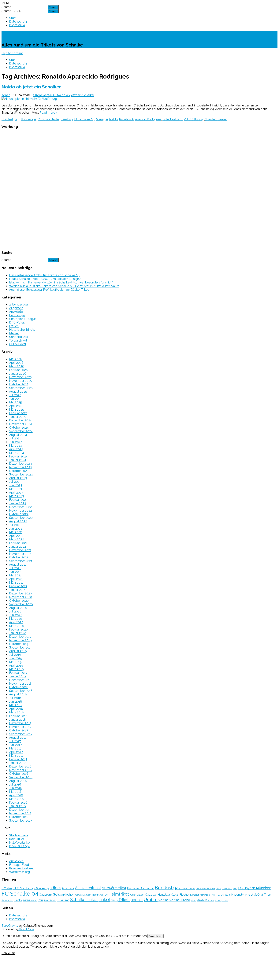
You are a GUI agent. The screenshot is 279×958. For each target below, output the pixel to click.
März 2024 (16, 453)
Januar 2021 (17, 590)
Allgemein (16, 308)
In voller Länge (19, 846)
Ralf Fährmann (30, 900)
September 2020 (21, 604)
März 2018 (16, 712)
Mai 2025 (15, 402)
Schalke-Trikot (23, 34)
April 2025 (16, 406)
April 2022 (16, 536)
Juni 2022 (15, 528)
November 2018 (20, 683)
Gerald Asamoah (83, 895)
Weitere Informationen (131, 936)
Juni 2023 (15, 485)
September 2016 (20, 777)
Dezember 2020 (20, 593)
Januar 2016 (17, 806)
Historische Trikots (22, 329)
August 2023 (18, 478)
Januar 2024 (17, 460)
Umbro (151, 899)
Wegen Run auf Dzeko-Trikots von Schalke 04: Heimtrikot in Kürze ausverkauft (64, 286)
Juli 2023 (15, 481)
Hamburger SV (100, 894)
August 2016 (18, 781)
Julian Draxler (137, 894)
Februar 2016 (18, 802)
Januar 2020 (17, 633)
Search (6, 7)
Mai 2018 (15, 705)
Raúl (40, 900)
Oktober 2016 (18, 773)
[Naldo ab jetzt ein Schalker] (139, 99)
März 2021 (16, 582)
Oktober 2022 (18, 514)
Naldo (113, 119)
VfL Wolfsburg (194, 119)
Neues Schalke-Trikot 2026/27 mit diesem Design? (45, 279)
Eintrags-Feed (19, 865)
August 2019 (18, 651)
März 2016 (16, 799)
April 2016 (16, 795)
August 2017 (18, 737)
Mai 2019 (15, 662)
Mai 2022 (15, 532)
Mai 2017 (15, 748)
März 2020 (16, 626)
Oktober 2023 (18, 471)
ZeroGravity (10, 925)
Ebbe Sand (227, 888)
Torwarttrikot (18, 340)
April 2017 (16, 752)
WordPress (26, 929)
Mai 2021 (15, 575)
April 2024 (16, 449)
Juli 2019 (15, 655)
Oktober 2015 (18, 817)
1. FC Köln (7, 888)
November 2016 (20, 770)
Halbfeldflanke (19, 842)
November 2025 (20, 381)
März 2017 (16, 755)
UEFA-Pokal (17, 344)
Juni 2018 (15, 701)
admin (6, 95)
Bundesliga (9, 119)
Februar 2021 (18, 586)
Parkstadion (7, 900)
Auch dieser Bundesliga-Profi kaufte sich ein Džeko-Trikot (49, 289)
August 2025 (18, 391)
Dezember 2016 (20, 766)
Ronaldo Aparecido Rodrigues (140, 119)
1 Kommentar (63, 95)
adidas (55, 888)
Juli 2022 (15, 525)
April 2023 (16, 492)
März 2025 (16, 409)
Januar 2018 (17, 719)
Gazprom (45, 894)
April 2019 (16, 665)
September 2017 (20, 734)
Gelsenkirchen (64, 894)
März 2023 (16, 496)
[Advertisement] (139, 189)
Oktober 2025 (18, 384)
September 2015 (20, 820)
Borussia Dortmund (140, 888)
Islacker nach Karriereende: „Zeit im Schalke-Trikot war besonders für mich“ (61, 282)
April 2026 (16, 362)
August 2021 (18, 564)
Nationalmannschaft (244, 894)
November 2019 (20, 640)
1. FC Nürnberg (23, 888)
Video (193, 900)
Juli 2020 (15, 611)
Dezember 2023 (20, 463)
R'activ (18, 900)
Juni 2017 (15, 745)
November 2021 (20, 554)
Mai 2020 (15, 618)
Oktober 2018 (18, 687)
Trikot (104, 899)
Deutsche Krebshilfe (205, 888)
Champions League (22, 319)
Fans (235, 888)
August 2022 (18, 521)
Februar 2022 (18, 543)
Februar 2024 (18, 456)
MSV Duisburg (223, 894)
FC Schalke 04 (84, 119)
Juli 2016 (15, 784)
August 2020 (18, 608)
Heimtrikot (118, 894)
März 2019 (16, 669)
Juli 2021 (15, 568)
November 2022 (20, 510)
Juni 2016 (15, 788)
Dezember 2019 (20, 636)
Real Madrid (50, 900)
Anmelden (16, 861)
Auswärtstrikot (114, 888)
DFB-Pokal (16, 322)
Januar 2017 (17, 763)
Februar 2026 (18, 370)
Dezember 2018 (20, 680)
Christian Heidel (48, 119)
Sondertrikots (18, 337)
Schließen (8, 953)
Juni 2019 (15, 658)
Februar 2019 (18, 673)
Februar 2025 (18, 413)
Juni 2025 (15, 399)
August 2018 (18, 694)
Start (12, 18)
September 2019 (20, 647)
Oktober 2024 (19, 427)
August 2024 (18, 435)
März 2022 (16, 539)
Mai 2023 (15, 489)
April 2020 (16, 622)
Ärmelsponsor (221, 900)
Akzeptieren (155, 936)
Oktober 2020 (19, 600)
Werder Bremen (216, 119)
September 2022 (21, 518)
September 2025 (21, 388)
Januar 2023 (17, 503)
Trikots (114, 900)
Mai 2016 (15, 791)
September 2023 (21, 474)
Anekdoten (16, 311)
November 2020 (20, 597)
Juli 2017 (15, 741)
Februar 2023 (18, 499)
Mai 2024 (15, 445)
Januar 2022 (17, 546)
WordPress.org (19, 872)
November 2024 (20, 424)
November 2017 (20, 727)
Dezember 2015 (20, 810)
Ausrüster (68, 888)
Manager (102, 119)
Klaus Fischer (180, 894)
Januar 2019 (17, 676)
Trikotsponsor (130, 899)
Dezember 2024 (20, 420)
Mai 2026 (15, 359)
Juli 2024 (15, 438)
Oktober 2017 (18, 730)
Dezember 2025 (20, 377)
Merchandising (207, 895)
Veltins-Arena (179, 900)
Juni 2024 (15, 442)
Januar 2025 (17, 417)
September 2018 (20, 691)
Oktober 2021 (18, 557)
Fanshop (67, 119)
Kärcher (194, 894)
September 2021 (20, 561)
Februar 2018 (18, 716)
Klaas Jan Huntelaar (157, 894)
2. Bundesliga (18, 304)
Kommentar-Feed (21, 868)
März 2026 (16, 366)
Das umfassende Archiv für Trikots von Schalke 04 (44, 275)
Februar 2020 (18, 629)
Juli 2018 (15, 698)
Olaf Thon (264, 894)
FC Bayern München (254, 888)
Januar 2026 (17, 373)
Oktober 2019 (18, 644)
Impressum (17, 25)
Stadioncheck (18, 835)
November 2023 (20, 467)
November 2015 (20, 813)
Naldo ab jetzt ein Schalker (31, 87)
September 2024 (21, 431)
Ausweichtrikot (88, 888)
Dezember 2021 (20, 550)
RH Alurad (63, 900)
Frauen (14, 326)
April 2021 (16, 579)
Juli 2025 (15, 395)
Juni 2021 (15, 572)
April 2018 (16, 709)
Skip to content (12, 53)
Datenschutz (18, 21)
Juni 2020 (15, 615)
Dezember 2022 (20, 507)
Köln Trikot (16, 839)
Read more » (48, 112)
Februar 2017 (18, 759)
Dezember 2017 (20, 723)
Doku (218, 888)
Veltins (163, 900)
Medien (14, 333)
